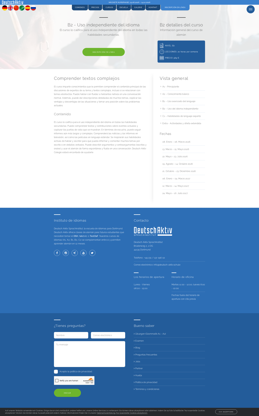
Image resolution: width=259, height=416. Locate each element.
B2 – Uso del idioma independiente (180, 108)
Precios (95, 7)
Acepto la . (76, 371)
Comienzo (80, 7)
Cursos (109, 7)
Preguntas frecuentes (146, 354)
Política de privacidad (146, 382)
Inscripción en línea (175, 7)
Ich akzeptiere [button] (226, 412)
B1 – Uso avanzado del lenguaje (178, 101)
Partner (139, 368)
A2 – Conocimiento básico (175, 94)
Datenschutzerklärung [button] (106, 413)
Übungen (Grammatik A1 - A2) (150, 334)
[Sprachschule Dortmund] (12, 3)
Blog (137, 347)
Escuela (124, 7)
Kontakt (153, 7)
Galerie (138, 7)
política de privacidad (81, 371)
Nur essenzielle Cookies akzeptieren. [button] (131, 413)
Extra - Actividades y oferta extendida (181, 123)
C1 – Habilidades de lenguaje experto (181, 116)
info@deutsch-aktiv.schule (167, 264)
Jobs (137, 361)
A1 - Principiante (170, 86)
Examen (139, 341)
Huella (138, 375)
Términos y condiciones (147, 389)
